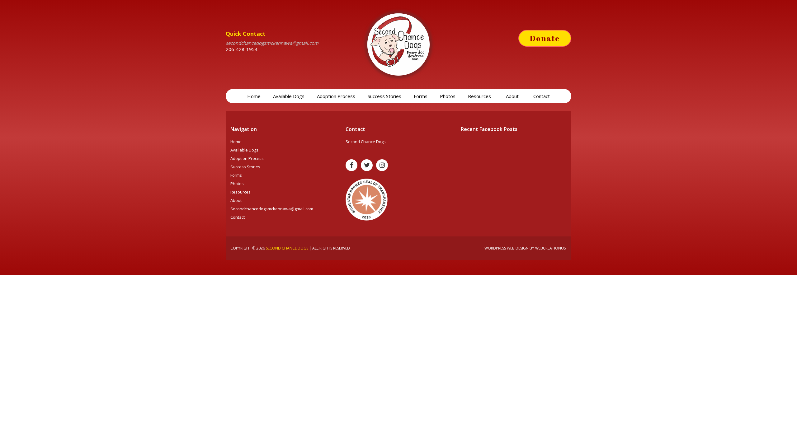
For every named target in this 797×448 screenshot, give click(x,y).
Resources (480, 96)
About (513, 96)
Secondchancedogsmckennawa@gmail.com (271, 209)
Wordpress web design (506, 248)
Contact (541, 96)
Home (254, 96)
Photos (447, 96)
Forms (420, 96)
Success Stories (384, 96)
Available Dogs (288, 96)
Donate (545, 38)
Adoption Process (336, 96)
